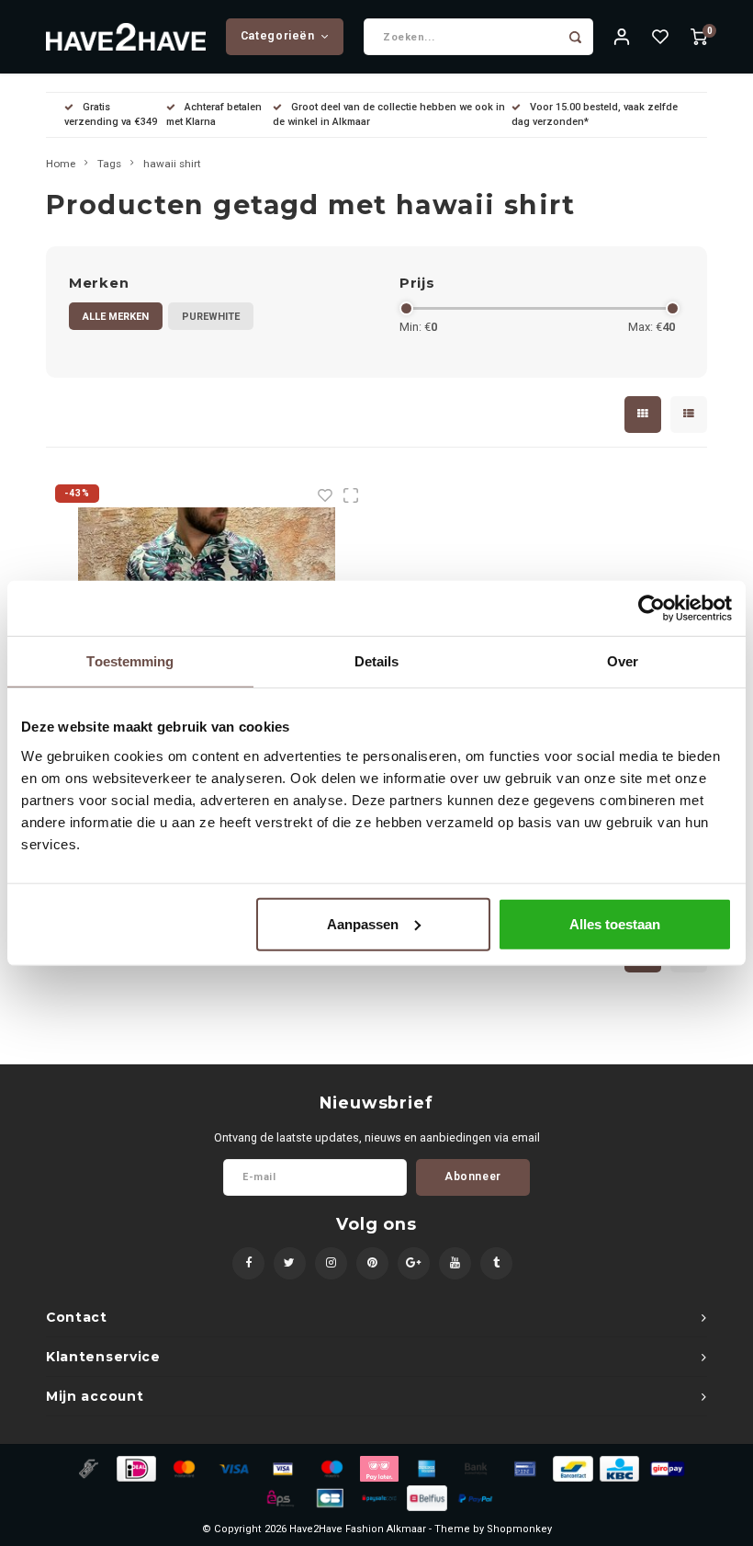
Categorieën (278, 35)
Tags (109, 163)
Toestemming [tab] (130, 661)
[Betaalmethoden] (87, 1467)
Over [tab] (622, 661)
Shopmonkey (519, 1529)
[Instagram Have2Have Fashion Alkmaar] (331, 1263)
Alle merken (116, 317)
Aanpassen (363, 923)
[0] (699, 37)
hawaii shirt (172, 163)
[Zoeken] (574, 36)
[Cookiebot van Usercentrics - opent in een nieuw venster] (651, 608)
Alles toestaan (614, 923)
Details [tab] (376, 661)
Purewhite (211, 317)
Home (60, 163)
